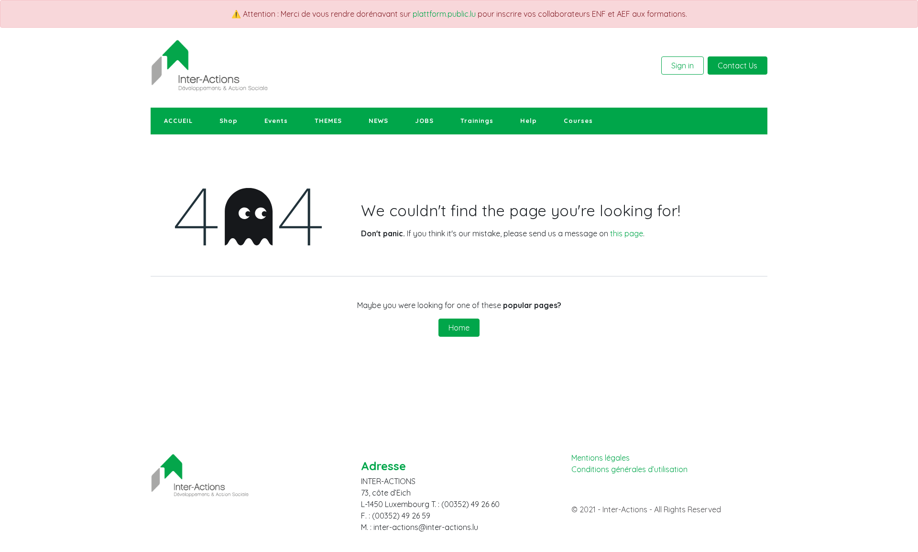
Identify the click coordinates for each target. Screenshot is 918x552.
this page (626, 233)
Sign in (682, 65)
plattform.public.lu (444, 14)
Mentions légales (600, 458)
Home (459, 327)
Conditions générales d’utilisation (629, 469)
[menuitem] (178, 121)
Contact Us (737, 65)
